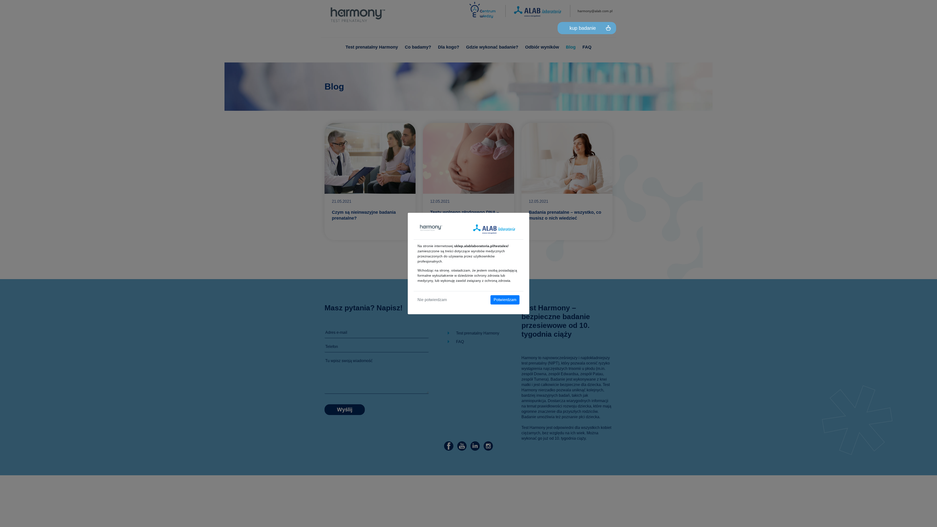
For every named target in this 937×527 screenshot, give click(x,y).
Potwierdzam (505, 300)
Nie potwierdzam (432, 300)
